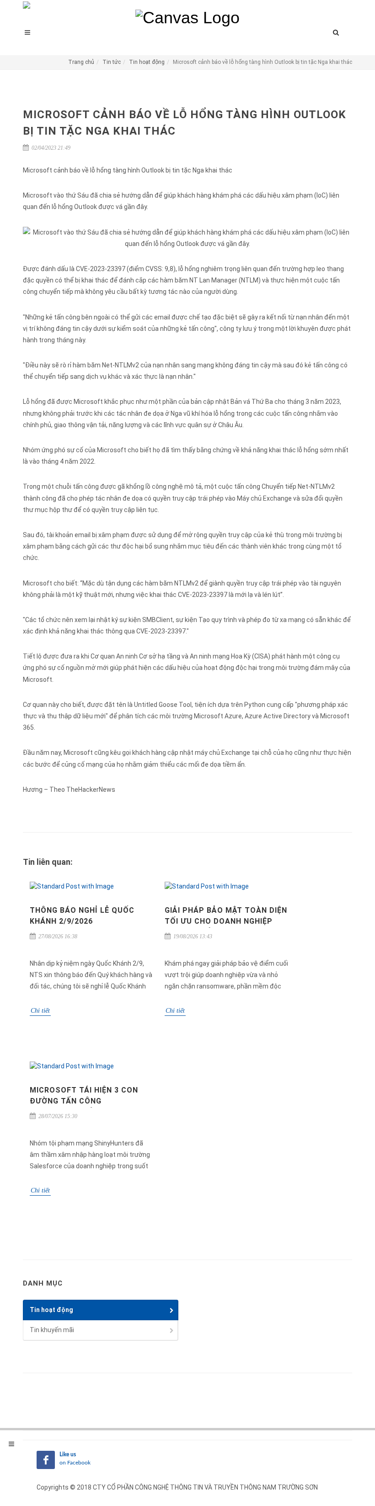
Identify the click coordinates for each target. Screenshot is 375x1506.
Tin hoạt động (147, 62)
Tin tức (111, 62)
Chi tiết (40, 1010)
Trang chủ (81, 62)
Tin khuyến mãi (52, 1329)
